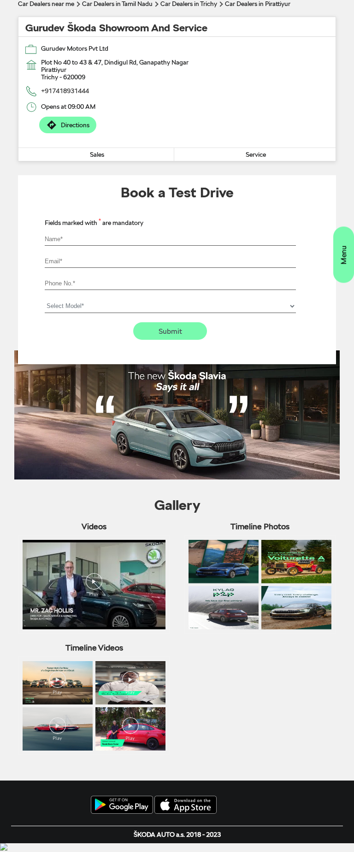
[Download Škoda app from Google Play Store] (122, 805)
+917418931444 (65, 91)
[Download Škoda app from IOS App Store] (185, 805)
